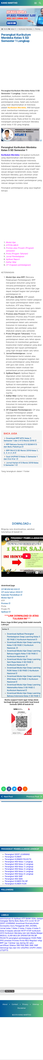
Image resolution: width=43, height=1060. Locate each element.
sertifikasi (4, 945)
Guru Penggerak (17, 926)
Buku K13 (24, 921)
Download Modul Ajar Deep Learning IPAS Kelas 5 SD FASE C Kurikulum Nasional (23, 679)
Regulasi (33, 940)
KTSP (29, 931)
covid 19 (32, 921)
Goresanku (5, 926)
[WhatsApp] (3, 789)
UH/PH (32, 948)
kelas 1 (9, 928)
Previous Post (33, 796)
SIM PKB (20, 945)
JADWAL (33, 926)
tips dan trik (14, 948)
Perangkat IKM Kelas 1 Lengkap (19, 861)
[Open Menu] (35, 3)
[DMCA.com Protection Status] (7, 992)
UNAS (39, 948)
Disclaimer (21, 1008)
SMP (36, 945)
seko (31, 943)
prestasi (8, 940)
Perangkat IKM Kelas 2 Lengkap (19, 864)
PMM (39, 938)
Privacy (25, 1004)
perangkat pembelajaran (20, 938)
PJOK (33, 938)
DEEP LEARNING (7, 923)
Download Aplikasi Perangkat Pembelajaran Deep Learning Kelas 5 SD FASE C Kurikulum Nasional (23, 637)
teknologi (4, 948)
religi (40, 940)
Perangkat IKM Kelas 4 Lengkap (19, 869)
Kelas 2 (16, 928)
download (20, 923)
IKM (27, 926)
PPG (2, 940)
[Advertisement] (21, 65)
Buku (17, 921)
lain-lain (26, 933)
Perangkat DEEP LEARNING (17, 854)
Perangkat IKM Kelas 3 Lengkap (19, 866)
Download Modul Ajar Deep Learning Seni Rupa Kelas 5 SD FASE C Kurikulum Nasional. (23, 662)
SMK (31, 945)
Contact (15, 1004)
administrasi (5, 918)
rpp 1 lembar (10, 943)
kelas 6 (3, 931)
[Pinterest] (19, 789)
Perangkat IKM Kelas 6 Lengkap (19, 874)
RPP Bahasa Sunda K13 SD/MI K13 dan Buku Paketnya (20, 445)
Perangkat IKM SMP (14, 876)
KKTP (23, 931)
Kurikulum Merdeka (13, 933)
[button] (25, 789)
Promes (4, 603)
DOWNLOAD (20, 523)
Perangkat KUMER (13, 856)
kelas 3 (23, 928)
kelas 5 (37, 928)
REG (27, 940)
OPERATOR (26, 935)
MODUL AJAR (6, 935)
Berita (11, 921)
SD (27, 943)
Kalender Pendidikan (10, 595)
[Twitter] (14, 789)
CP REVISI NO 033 (9, 589)
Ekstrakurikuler (32, 923)
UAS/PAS (25, 948)
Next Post (8, 796)
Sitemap (35, 1004)
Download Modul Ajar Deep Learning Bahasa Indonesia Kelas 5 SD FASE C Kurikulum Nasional (23, 696)
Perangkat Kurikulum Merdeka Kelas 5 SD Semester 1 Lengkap (16, 38)
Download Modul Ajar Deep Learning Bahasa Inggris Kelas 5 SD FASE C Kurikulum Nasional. (23, 654)
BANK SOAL (31, 918)
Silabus (12, 945)
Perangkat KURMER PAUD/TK (18, 859)
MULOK (16, 935)
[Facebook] (9, 789)
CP (38, 921)
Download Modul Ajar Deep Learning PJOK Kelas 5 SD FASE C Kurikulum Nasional (23, 671)
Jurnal (2, 928)
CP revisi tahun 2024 (10, 592)
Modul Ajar (6, 597)
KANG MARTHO (9, 3)
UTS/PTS (4, 950)
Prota (22, 940)
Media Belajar (36, 933)
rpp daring (21, 943)
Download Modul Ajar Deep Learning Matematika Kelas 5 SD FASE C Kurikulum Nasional (23, 687)
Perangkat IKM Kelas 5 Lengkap (19, 871)
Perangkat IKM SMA (14, 879)
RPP (2, 943)
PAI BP (34, 935)
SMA (27, 945)
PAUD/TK (4, 938)
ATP (23, 918)
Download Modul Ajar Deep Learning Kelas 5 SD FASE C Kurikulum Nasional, (23, 645)
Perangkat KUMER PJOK (16, 883)
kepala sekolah (14, 931)
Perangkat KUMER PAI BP (16, 881)
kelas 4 (30, 928)
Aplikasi (4, 612)
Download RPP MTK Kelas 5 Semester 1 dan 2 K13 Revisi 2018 (19, 439)
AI (12, 918)
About (5, 1004)
